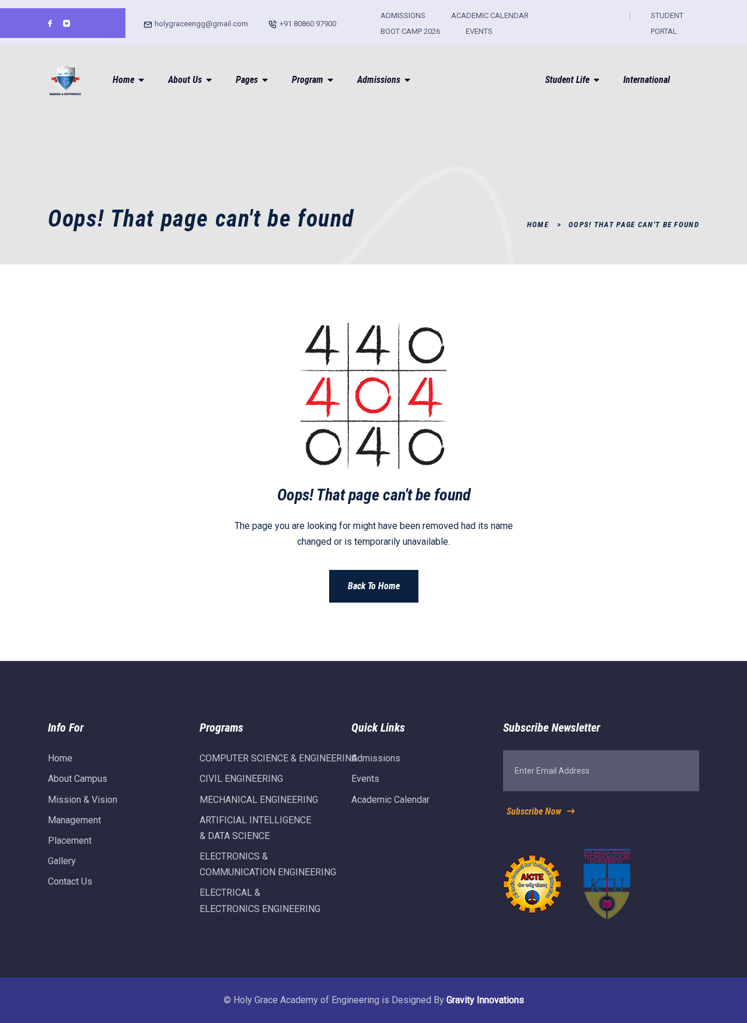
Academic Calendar (390, 799)
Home (123, 79)
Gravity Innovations (485, 999)
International (646, 79)
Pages (247, 79)
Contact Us (70, 881)
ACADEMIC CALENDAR (490, 15)
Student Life (567, 79)
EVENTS (479, 31)
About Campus (77, 778)
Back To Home (374, 585)
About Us (185, 79)
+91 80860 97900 (308, 23)
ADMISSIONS (403, 15)
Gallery (62, 861)
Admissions (378, 79)
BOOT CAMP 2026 (410, 31)
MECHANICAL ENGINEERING (259, 799)
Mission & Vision (82, 799)
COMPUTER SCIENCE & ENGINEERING (278, 758)
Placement (70, 840)
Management (74, 820)
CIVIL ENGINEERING (241, 778)
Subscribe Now (535, 811)
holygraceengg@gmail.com (201, 23)
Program (307, 79)
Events (365, 778)
